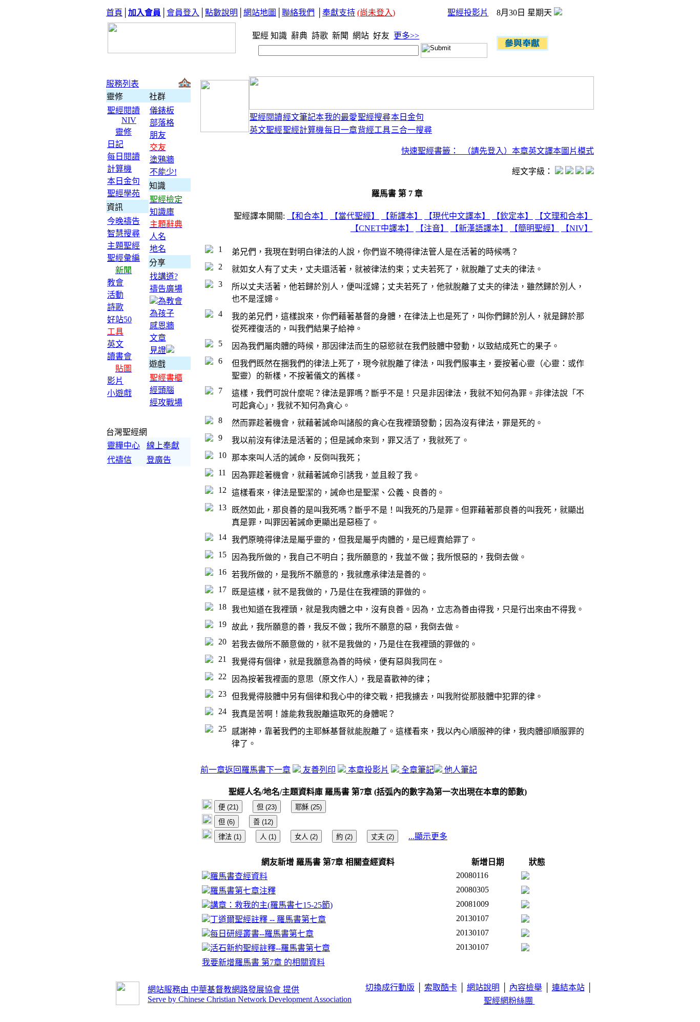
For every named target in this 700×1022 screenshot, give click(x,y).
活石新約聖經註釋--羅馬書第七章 (270, 948)
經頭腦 (162, 390)
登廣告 (159, 459)
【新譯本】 (401, 216)
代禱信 (119, 459)
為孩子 (162, 313)
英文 (115, 344)
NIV (128, 120)
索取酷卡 (440, 987)
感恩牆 (162, 325)
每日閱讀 (123, 156)
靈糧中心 (123, 445)
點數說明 (221, 12)
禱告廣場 (166, 288)
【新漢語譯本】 (479, 228)
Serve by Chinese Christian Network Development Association (250, 999)
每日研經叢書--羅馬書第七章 (262, 933)
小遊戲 (119, 393)
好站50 (119, 319)
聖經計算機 (303, 130)
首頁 (114, 12)
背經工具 (374, 130)
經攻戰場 (166, 402)
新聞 (341, 35)
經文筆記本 (303, 117)
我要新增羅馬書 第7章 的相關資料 (263, 962)
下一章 (278, 769)
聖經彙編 (123, 258)
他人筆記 (459, 769)
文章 (158, 337)
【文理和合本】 (563, 216)
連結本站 (568, 987)
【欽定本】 (512, 216)
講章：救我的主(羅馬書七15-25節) (271, 905)
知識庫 (162, 211)
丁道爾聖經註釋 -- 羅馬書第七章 (268, 919)
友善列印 (318, 769)
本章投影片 (367, 769)
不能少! (163, 172)
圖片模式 (577, 151)
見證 (158, 350)
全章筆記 (416, 769)
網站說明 (483, 987)
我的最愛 (340, 117)
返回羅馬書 (245, 769)
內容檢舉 (525, 987)
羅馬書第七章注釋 (243, 890)
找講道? (164, 276)
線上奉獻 (163, 445)
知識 (280, 35)
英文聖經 (266, 130)
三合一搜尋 (411, 130)
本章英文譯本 (536, 151)
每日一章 (340, 130)
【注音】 (432, 228)
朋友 (158, 135)
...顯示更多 (427, 836)
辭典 (300, 35)
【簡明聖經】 (534, 228)
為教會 (170, 301)
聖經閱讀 (123, 110)
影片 (115, 381)
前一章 (212, 769)
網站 (362, 35)
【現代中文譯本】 (457, 216)
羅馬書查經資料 (238, 876)
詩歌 (321, 35)
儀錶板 (162, 110)
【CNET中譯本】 (382, 228)
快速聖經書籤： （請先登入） (456, 151)
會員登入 (183, 12)
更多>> (406, 35)
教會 (115, 282)
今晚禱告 (123, 221)
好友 (382, 35)
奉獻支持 (338, 12)
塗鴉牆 (162, 159)
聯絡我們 (298, 12)
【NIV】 (576, 228)
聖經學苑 (123, 193)
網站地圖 (259, 12)
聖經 (257, 35)
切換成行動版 (390, 987)
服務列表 (122, 83)
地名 (158, 248)
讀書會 (119, 356)
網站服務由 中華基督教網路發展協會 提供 (223, 989)
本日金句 (123, 181)
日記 (115, 144)
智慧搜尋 (123, 233)
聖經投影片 (467, 12)
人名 (158, 236)
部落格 (162, 122)
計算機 (119, 168)
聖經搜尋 (374, 117)
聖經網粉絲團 (509, 1000)
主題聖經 (123, 245)
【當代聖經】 (354, 216)
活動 (115, 294)
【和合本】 (307, 216)
